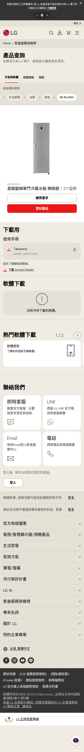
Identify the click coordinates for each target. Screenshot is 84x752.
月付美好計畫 (15, 579)
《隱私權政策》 (60, 674)
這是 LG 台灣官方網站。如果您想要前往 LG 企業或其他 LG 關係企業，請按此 (40, 704)
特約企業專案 (15, 634)
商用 (75, 23)
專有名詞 (11, 612)
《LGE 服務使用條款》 (33, 674)
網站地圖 (9, 674)
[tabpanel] (42, 229)
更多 (71, 498)
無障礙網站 (56, 680)
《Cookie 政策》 (12, 680)
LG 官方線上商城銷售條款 (20, 686)
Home (7, 43)
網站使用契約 (35, 680)
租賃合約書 (50, 686)
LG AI (7, 590)
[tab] (11, 78)
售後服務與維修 (25, 43)
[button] (51, 33)
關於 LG (10, 623)
